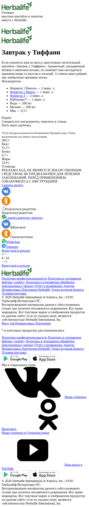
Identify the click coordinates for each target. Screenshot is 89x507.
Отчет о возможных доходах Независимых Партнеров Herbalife (38, 287)
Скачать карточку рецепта (24, 218)
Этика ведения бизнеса (67, 289)
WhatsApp (13, 242)
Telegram (12, 247)
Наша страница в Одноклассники (25, 432)
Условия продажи (14, 293)
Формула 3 (17, 95)
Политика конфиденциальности (24, 278)
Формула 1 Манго (22, 92)
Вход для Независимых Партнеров (26, 323)
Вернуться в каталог (16, 250)
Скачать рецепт (12, 185)
